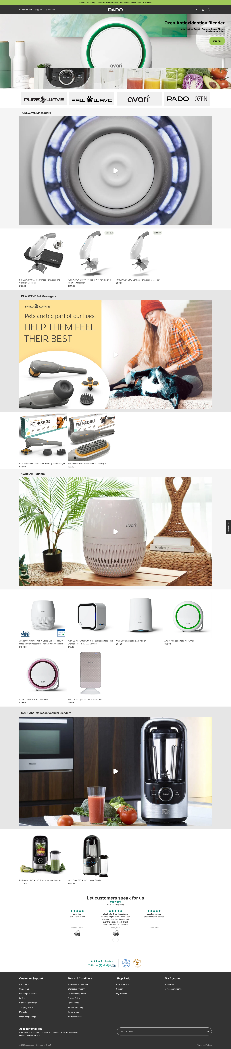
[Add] (62, 273)
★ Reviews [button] (229, 527)
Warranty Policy (75, 1016)
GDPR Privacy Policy (77, 993)
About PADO (24, 984)
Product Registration (28, 1003)
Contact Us (24, 989)
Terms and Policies (204, 1045)
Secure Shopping (75, 1007)
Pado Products (122, 984)
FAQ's (21, 998)
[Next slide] (227, 52)
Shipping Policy (26, 1007)
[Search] (197, 10)
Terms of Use (73, 1012)
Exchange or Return (27, 993)
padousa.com (30, 1045)
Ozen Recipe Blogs (27, 1016)
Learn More (116, 79)
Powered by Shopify (44, 1045)
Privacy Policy (74, 998)
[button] (113, 940)
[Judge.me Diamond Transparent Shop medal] (126, 963)
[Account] (203, 10)
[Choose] (207, 634)
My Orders (169, 984)
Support (119, 989)
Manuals (23, 1012)
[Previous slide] (4, 52)
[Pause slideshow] (110, 86)
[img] (115, 901)
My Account (121, 993)
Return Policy (73, 1003)
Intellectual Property (76, 989)
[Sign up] (208, 1031)
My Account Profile (173, 989)
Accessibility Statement (78, 984)
